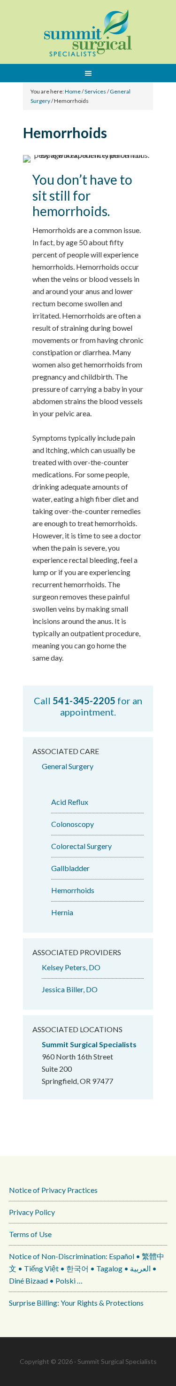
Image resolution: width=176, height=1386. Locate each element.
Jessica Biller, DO (70, 989)
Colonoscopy (72, 823)
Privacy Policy (32, 1211)
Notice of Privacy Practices (53, 1189)
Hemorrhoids (72, 890)
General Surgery (67, 766)
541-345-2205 (84, 700)
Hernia (62, 912)
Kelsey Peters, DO (71, 967)
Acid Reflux (69, 801)
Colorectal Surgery (81, 845)
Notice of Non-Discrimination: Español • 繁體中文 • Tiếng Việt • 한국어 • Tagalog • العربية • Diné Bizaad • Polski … (86, 1268)
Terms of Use (30, 1234)
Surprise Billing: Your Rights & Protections (76, 1302)
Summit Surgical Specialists (88, 32)
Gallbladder (70, 868)
